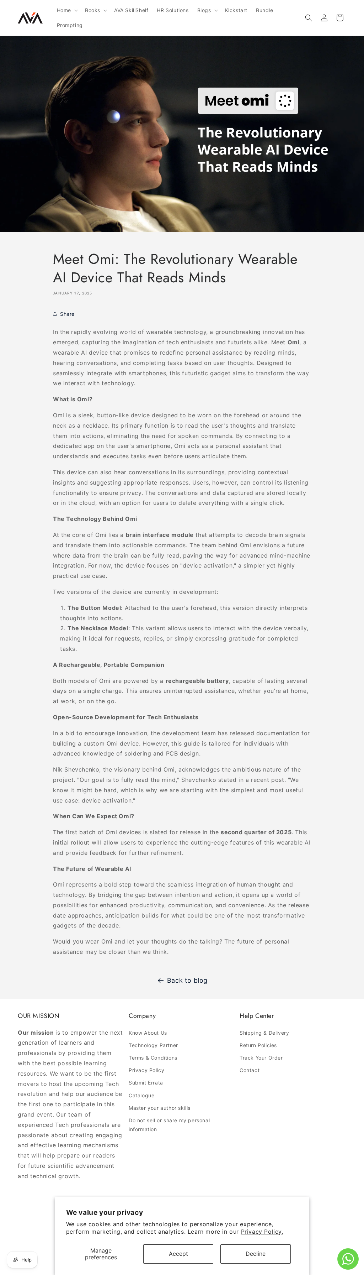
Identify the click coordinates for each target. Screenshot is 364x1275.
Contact (249, 1070)
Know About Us (148, 1033)
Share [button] (67, 314)
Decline (256, 1253)
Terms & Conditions (153, 1058)
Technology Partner (153, 1045)
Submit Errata (146, 1083)
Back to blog (187, 980)
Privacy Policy (146, 1070)
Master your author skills (160, 1108)
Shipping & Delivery (264, 1033)
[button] (67, 10)
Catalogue (141, 1095)
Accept (178, 1253)
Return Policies (258, 1045)
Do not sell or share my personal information (169, 1124)
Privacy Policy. (262, 1231)
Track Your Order (261, 1058)
